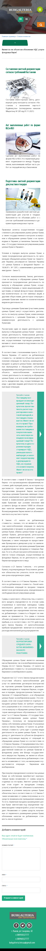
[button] (41, 25)
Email (5, 886)
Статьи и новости (23, 37)
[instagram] (29, 925)
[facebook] (16, 925)
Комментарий (8, 845)
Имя (4, 875)
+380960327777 (22, 939)
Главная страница (9, 37)
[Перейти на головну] (20, 10)
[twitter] (23, 925)
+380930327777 (22, 935)
